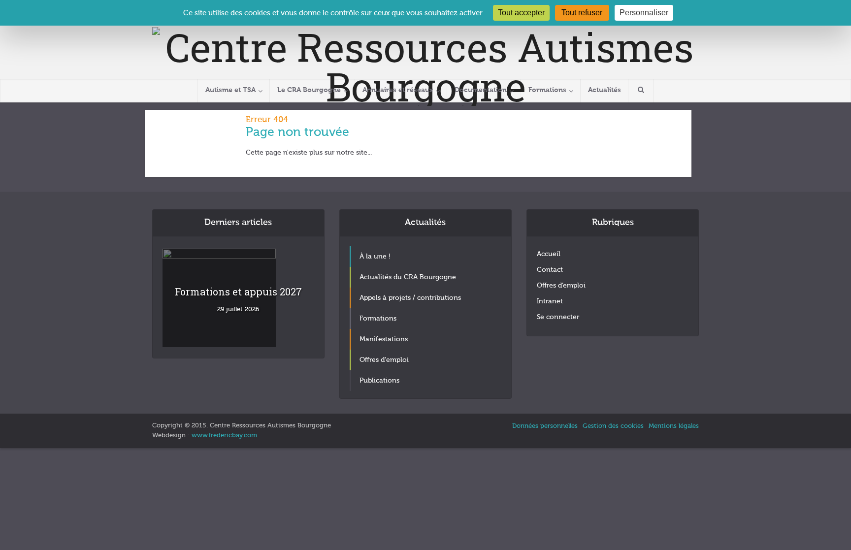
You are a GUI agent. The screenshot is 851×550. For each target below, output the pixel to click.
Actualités (604, 90)
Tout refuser (581, 12)
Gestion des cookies (613, 426)
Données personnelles (545, 426)
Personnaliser (644, 12)
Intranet (550, 301)
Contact (550, 269)
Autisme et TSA (230, 90)
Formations (547, 90)
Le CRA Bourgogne (309, 90)
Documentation (481, 90)
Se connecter (558, 317)
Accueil (548, 254)
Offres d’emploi (561, 285)
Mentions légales (674, 426)
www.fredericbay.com (224, 435)
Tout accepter (521, 12)
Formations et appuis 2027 (238, 291)
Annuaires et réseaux (397, 90)
